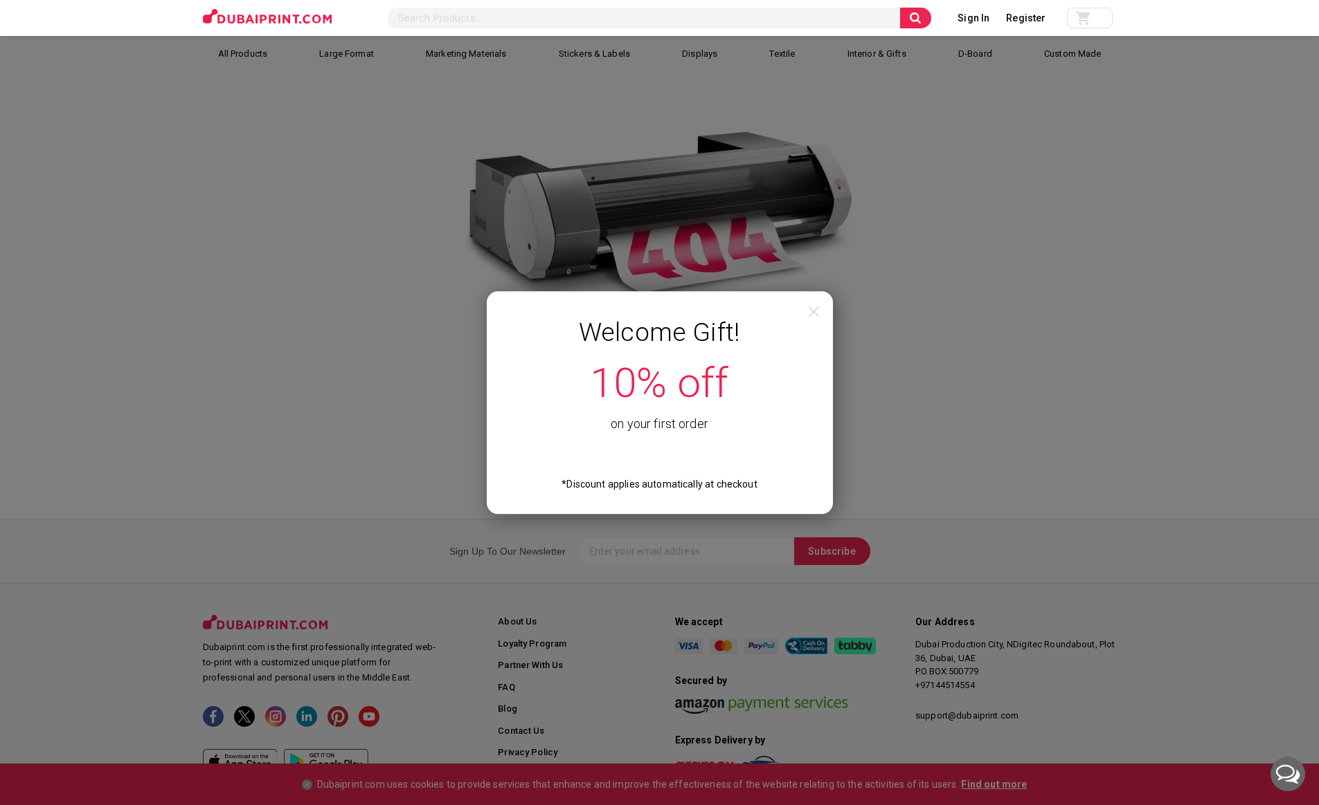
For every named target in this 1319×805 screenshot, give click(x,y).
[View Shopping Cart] (1090, 18)
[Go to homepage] (267, 16)
